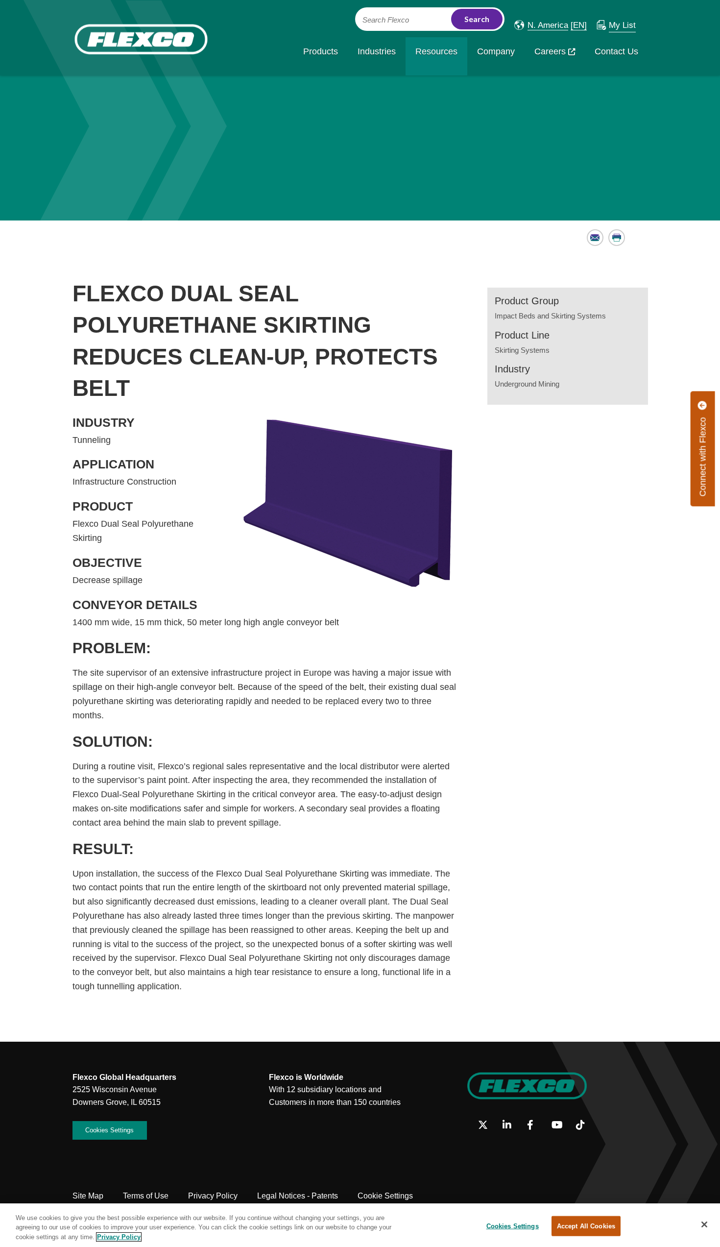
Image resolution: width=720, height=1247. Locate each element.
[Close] (704, 1224)
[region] (360, 1225)
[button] (541, 25)
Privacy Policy (213, 1196)
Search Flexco (385, 20)
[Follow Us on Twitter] (486, 1125)
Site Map (87, 1196)
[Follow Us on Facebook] (535, 1125)
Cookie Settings (385, 1196)
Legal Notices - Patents (297, 1196)
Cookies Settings (109, 1130)
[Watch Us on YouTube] (560, 1125)
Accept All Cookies (586, 1225)
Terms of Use (145, 1196)
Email (595, 237)
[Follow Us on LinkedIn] (511, 1125)
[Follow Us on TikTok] (584, 1125)
